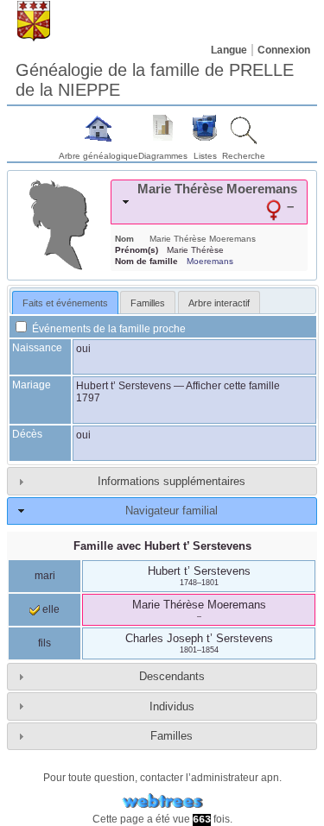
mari (45, 576)
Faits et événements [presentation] (65, 303)
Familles (171, 735)
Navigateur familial (171, 510)
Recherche (243, 156)
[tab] (209, 202)
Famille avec (162, 545)
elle (50, 609)
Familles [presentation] (147, 303)
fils (44, 643)
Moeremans (210, 261)
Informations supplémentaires (171, 481)
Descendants (172, 676)
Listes (205, 156)
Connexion (283, 50)
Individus (171, 706)
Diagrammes (162, 156)
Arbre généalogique (98, 156)
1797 (88, 398)
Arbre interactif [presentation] (219, 303)
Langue (229, 50)
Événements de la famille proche (107, 329)
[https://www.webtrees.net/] (162, 801)
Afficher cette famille (233, 386)
